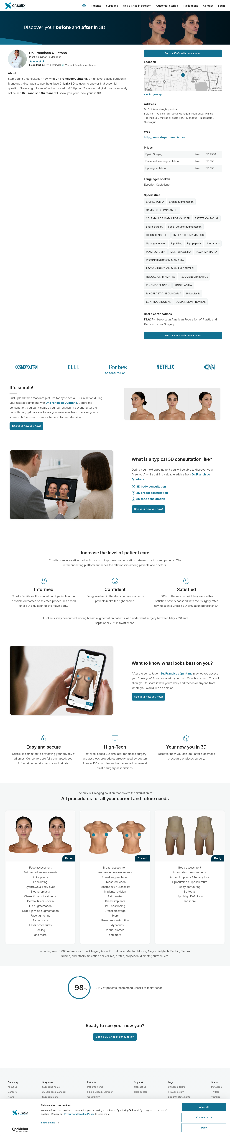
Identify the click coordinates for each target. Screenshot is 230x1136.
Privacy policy (176, 1092)
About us (12, 1086)
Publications (190, 5)
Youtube (215, 1097)
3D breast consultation (152, 492)
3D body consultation (151, 486)
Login (221, 5)
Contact (208, 5)
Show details (48, 1122)
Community (93, 1097)
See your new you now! (26, 425)
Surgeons (112, 5)
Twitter (215, 1092)
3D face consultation (150, 499)
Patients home (95, 1086)
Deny (204, 1127)
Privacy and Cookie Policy (79, 1114)
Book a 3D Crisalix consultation (183, 53)
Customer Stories (167, 5)
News (11, 1097)
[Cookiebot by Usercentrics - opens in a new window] (20, 1130)
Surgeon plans (50, 1097)
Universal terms (176, 1086)
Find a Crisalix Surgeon (137, 5)
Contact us (140, 1086)
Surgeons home (51, 1086)
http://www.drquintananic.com (165, 137)
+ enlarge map (153, 94)
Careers (12, 1092)
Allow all (204, 1107)
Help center (140, 1092)
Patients (96, 5)
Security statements (179, 1097)
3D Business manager (54, 1092)
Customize (202, 1117)
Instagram (216, 1086)
